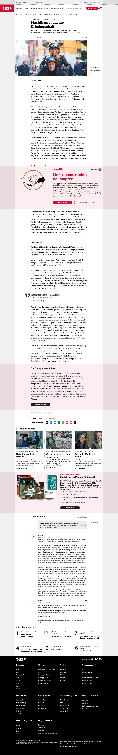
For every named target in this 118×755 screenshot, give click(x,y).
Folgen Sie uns (86, 659)
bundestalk (19, 700)
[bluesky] (96, 660)
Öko (17, 672)
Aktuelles (63, 669)
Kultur (18, 678)
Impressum (80, 744)
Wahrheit (19, 689)
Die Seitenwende (65, 675)
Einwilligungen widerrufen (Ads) (70, 747)
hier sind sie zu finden (51, 527)
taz (21, 659)
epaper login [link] (97, 2)
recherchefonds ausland (90, 678)
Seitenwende (92, 744)
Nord (17, 686)
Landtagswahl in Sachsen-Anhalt (46, 671)
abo (83, 669)
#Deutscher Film (42, 413)
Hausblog (63, 672)
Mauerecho (20, 708)
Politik (18, 669)
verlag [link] (18, 2)
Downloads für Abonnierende (47, 733)
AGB (85, 744)
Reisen (18, 725)
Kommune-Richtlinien (86, 741)
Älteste (85, 517)
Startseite (19, 14)
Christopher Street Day (45, 675)
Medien (35, 14)
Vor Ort (62, 703)
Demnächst (64, 700)
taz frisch (41, 703)
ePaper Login (42, 730)
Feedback (41, 725)
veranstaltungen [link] (25, 2)
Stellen (62, 678)
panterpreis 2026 (87, 683)
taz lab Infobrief (43, 708)
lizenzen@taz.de (29, 743)
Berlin (18, 683)
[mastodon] (92, 660)
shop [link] (32, 2)
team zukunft (42, 700)
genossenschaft (87, 672)
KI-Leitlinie (97, 741)
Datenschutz (71, 744)
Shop (18, 731)
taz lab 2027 (64, 711)
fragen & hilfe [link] (38, 2)
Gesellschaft (27, 14)
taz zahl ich (85, 675)
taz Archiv (85, 709)
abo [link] (81, 2)
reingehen (19, 714)
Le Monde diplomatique (90, 706)
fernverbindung (21, 703)
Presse (62, 680)
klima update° (20, 705)
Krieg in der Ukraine (44, 680)
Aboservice (42, 728)
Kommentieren (43, 418)
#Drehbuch (51, 413)
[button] (100, 8)
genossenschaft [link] (88, 2)
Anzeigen (19, 734)
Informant (63, 744)
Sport (18, 680)
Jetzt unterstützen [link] (41, 404)
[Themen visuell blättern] (83, 8)
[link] (26, 8)
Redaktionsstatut (73, 741)
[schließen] (100, 169)
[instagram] (100, 660)
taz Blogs (85, 700)
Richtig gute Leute (44, 678)
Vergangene (64, 708)
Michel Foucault (43, 683)
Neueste (79, 517)
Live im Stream (65, 705)
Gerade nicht (93, 169)
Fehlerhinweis (52, 418)
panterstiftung (87, 680)
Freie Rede (19, 711)
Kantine (18, 728)
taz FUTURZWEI (87, 703)
